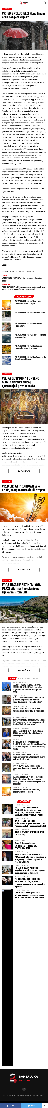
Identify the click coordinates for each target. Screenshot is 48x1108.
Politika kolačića (38, 1095)
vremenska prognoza (25, 271)
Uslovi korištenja (9, 1095)
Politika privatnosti (24, 1095)
